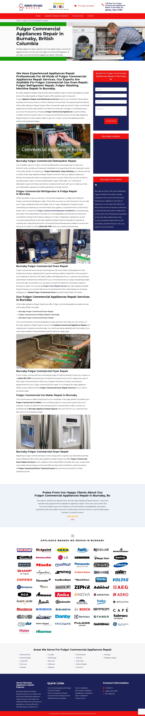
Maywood (51, 661)
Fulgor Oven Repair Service (55, 286)
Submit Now (111, 121)
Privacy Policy (80, 698)
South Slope (80, 661)
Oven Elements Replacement (59, 696)
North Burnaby (81, 654)
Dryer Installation (81, 688)
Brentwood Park (25, 654)
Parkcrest (79, 658)
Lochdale (51, 654)
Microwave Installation (83, 690)
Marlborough (52, 658)
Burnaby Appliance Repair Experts (85, 713)
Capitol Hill (23, 661)
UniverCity (79, 667)
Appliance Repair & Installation (56, 16)
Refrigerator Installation (84, 693)
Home (38, 16)
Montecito (51, 667)
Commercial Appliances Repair (59, 688)
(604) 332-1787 (114, 9)
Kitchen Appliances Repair (58, 693)
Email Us (109, 688)
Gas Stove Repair (54, 690)
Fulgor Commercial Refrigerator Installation (56, 211)
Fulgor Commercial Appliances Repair (35, 20)
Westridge (107, 654)
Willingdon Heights (110, 658)
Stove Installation (81, 696)
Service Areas (78, 16)
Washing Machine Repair (57, 698)
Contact (91, 16)
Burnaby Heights (25, 658)
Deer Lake (23, 664)
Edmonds (23, 667)
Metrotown (51, 664)
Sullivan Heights (81, 664)
